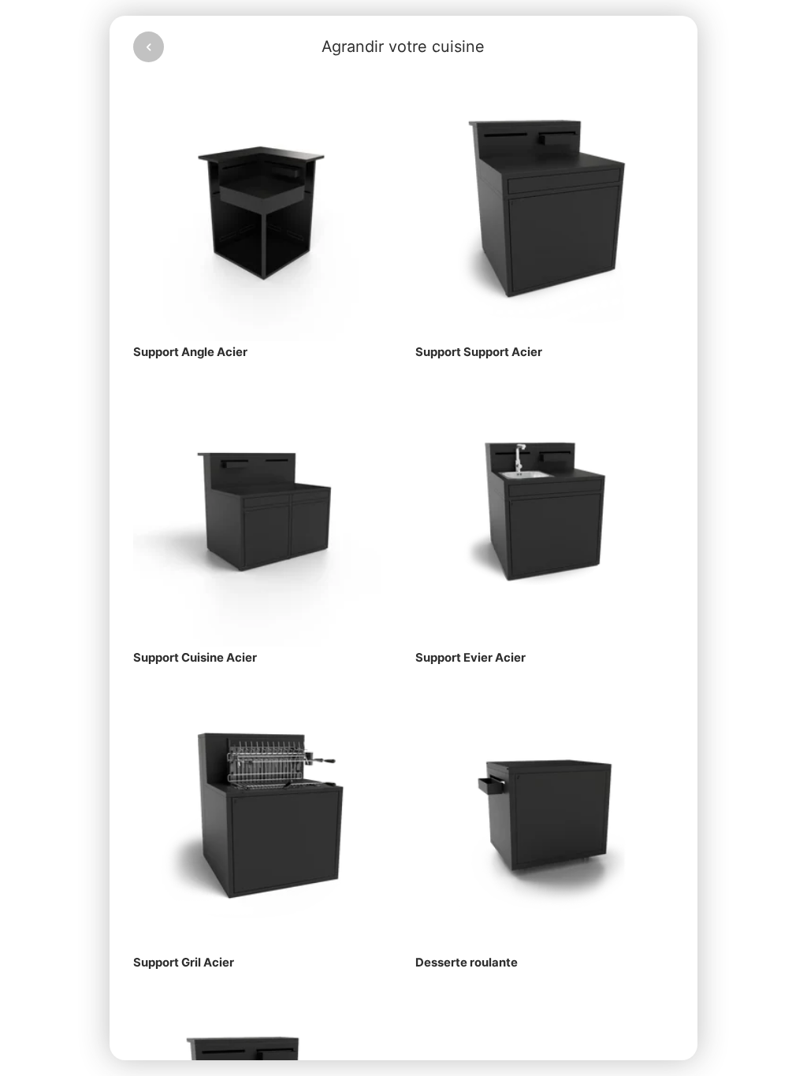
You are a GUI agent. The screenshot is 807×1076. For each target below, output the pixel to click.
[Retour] (149, 47)
